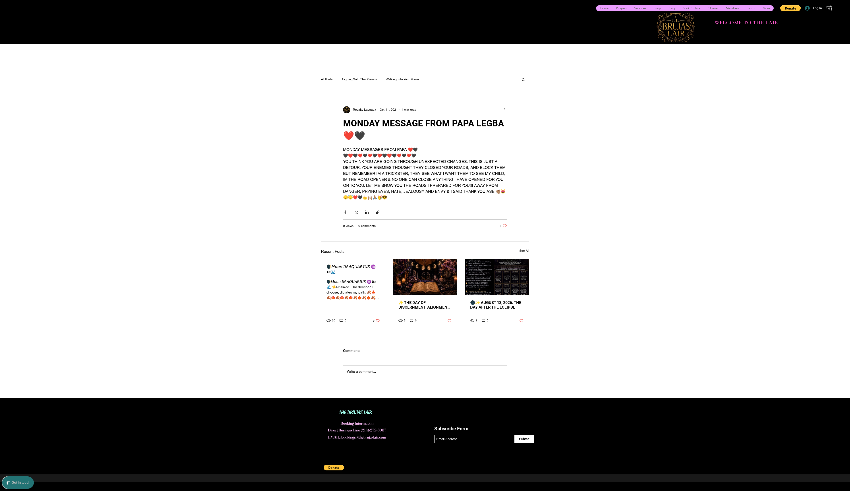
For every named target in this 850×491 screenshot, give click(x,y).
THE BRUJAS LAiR (355, 412)
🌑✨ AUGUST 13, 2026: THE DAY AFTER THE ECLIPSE (495, 304)
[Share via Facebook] (345, 212)
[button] (790, 8)
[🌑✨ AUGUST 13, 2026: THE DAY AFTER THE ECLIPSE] (497, 277)
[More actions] (504, 109)
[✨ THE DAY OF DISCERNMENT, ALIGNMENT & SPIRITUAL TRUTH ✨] (425, 277)
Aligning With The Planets (359, 79)
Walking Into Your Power (402, 79)
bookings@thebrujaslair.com (363, 437)
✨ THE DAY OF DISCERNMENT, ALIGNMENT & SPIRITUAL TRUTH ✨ (424, 304)
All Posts (327, 79)
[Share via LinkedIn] (367, 212)
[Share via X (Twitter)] (356, 212)
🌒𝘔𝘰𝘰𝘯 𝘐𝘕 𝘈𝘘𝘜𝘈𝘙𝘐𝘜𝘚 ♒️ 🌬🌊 (351, 269)
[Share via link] (378, 212)
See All (524, 250)
